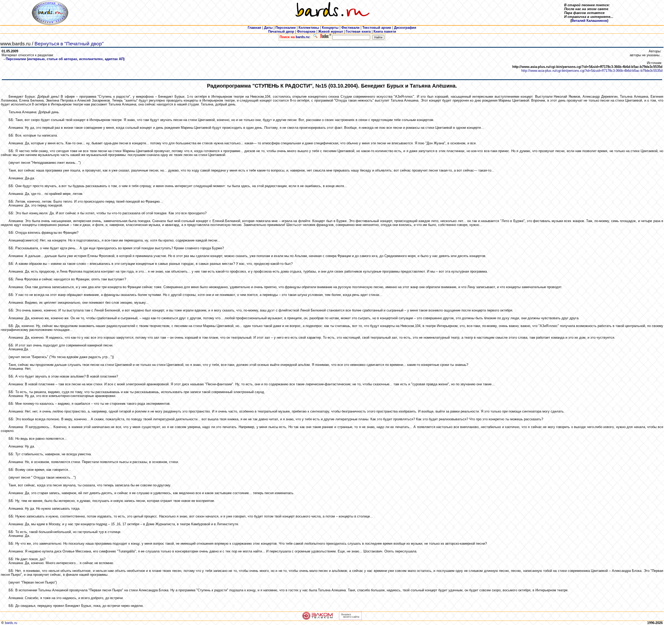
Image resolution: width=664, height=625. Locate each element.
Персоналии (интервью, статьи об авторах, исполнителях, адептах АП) (65, 59)
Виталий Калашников (589, 21)
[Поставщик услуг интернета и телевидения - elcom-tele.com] (317, 619)
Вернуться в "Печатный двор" (69, 43)
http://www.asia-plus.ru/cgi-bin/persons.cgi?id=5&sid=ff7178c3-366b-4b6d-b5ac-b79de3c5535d (591, 71)
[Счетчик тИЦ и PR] (350, 619)
